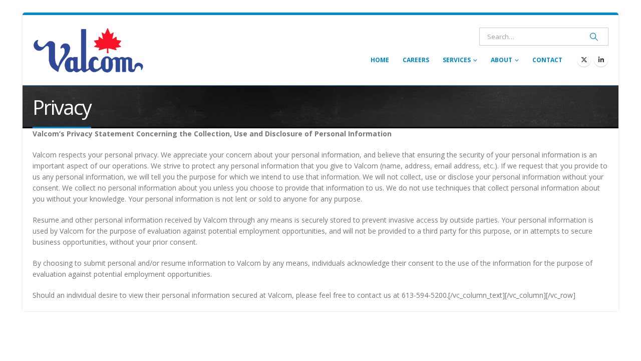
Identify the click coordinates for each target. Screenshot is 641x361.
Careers (416, 60)
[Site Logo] (88, 50)
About (501, 60)
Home (380, 60)
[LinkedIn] (601, 60)
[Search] (594, 36)
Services (457, 60)
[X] (584, 60)
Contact (547, 60)
